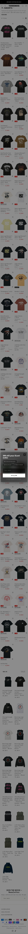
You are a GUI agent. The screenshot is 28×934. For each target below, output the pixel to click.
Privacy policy (13, 926)
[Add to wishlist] (12, 23)
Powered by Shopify (19, 923)
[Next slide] (26, 2)
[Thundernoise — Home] (14, 6)
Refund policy (5, 926)
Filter (5, 18)
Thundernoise (10, 923)
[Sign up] (24, 898)
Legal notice (18, 928)
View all (23, 671)
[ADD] (12, 38)
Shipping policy (10, 928)
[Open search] (5, 6)
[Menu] (2, 6)
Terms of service (22, 926)
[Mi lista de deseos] (22, 6)
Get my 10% (14, 475)
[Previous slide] (1, 2)
